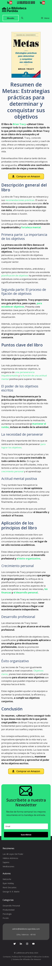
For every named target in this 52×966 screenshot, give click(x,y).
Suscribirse (26, 834)
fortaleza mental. (31, 227)
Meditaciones (8, 866)
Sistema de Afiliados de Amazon (27, 959)
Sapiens (6, 862)
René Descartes (9, 887)
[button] (22, 18)
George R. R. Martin (11, 891)
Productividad (8, 910)
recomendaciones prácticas (19, 200)
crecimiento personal (12, 471)
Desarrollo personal (11, 905)
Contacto (7, 956)
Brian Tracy (19, 124)
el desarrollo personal (25, 592)
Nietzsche (7, 879)
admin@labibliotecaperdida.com (26, 929)
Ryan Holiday (8, 883)
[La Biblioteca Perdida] (14, 9)
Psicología (7, 914)
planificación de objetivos (14, 275)
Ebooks (10, 18)
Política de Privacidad (21, 956)
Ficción (6, 918)
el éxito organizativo (28, 558)
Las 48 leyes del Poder (13, 854)
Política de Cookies (40, 956)
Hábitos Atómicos (10, 858)
